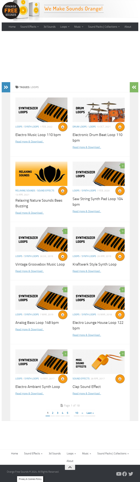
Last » (90, 413)
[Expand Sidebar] (6, 87)
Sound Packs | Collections (102, 26)
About (127, 26)
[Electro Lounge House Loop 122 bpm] (99, 297)
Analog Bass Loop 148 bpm (37, 322)
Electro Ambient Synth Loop (37, 387)
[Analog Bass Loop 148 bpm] (41, 297)
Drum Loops (80, 126)
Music (77, 26)
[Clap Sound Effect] (99, 361)
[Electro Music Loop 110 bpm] (41, 109)
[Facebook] (124, 474)
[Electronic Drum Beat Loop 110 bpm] (99, 109)
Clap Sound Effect (87, 387)
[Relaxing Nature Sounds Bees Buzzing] (41, 174)
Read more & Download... (29, 141)
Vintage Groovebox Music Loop (40, 264)
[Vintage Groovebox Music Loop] (41, 239)
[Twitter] (130, 474)
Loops (63, 26)
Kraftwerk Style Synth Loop (95, 264)
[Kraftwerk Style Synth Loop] (99, 239)
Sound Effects (28, 26)
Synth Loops (31, 126)
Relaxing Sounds (25, 190)
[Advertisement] (70, 56)
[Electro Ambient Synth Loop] (41, 361)
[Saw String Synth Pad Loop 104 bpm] (99, 174)
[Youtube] (118, 474)
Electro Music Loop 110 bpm (38, 135)
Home (12, 26)
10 (76, 413)
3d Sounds (49, 26)
